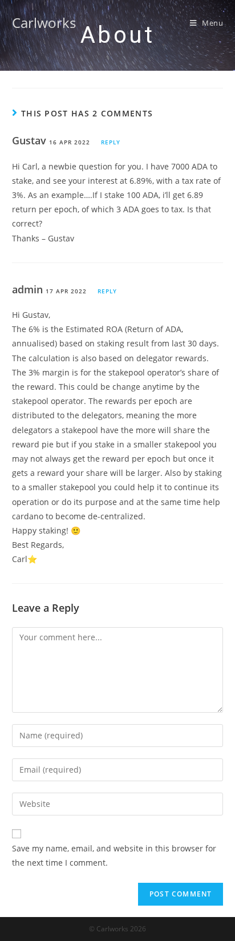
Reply (110, 142)
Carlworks (44, 22)
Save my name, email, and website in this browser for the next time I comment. (114, 855)
